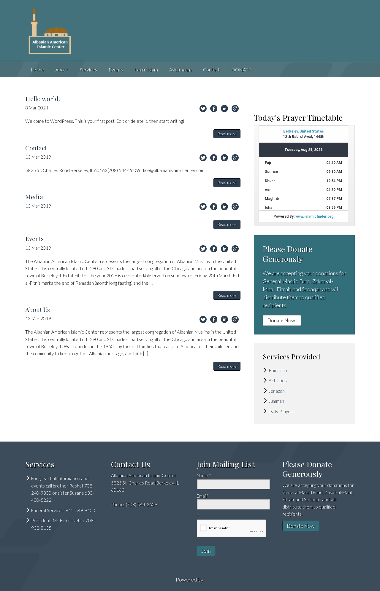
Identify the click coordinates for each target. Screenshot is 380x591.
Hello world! (42, 98)
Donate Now (301, 526)
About (62, 69)
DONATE (241, 69)
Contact (211, 69)
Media (34, 196)
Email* (203, 495)
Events (116, 69)
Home (37, 69)
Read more (227, 133)
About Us (37, 309)
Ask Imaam (180, 69)
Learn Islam (146, 69)
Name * (204, 475)
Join (206, 551)
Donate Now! (282, 320)
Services (88, 69)
